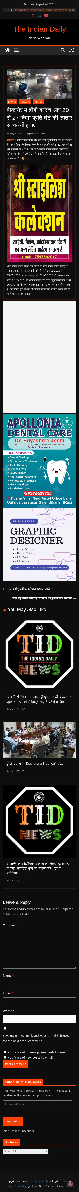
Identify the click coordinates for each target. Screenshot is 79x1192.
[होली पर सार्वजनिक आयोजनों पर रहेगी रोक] (39, 725)
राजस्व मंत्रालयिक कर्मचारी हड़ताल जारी (28, 589)
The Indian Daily (39, 29)
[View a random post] (71, 50)
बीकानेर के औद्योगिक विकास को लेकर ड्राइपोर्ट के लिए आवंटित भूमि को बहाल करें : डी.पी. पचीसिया (38, 868)
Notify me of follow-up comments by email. (37, 1052)
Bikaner (12, 101)
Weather (39, 101)
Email (8, 993)
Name (8, 975)
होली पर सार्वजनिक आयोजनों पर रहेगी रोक (35, 764)
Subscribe (13, 1121)
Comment (11, 925)
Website (8, 1011)
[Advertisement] (39, 357)
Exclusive (25, 101)
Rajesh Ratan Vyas (36, 133)
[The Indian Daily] (7, 50)
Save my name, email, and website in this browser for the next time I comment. (37, 1038)
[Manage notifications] (70, 1184)
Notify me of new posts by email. (30, 1057)
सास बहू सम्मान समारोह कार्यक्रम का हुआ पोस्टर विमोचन (42, 598)
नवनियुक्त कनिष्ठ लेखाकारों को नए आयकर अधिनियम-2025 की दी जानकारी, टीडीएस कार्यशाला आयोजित (44, 11)
